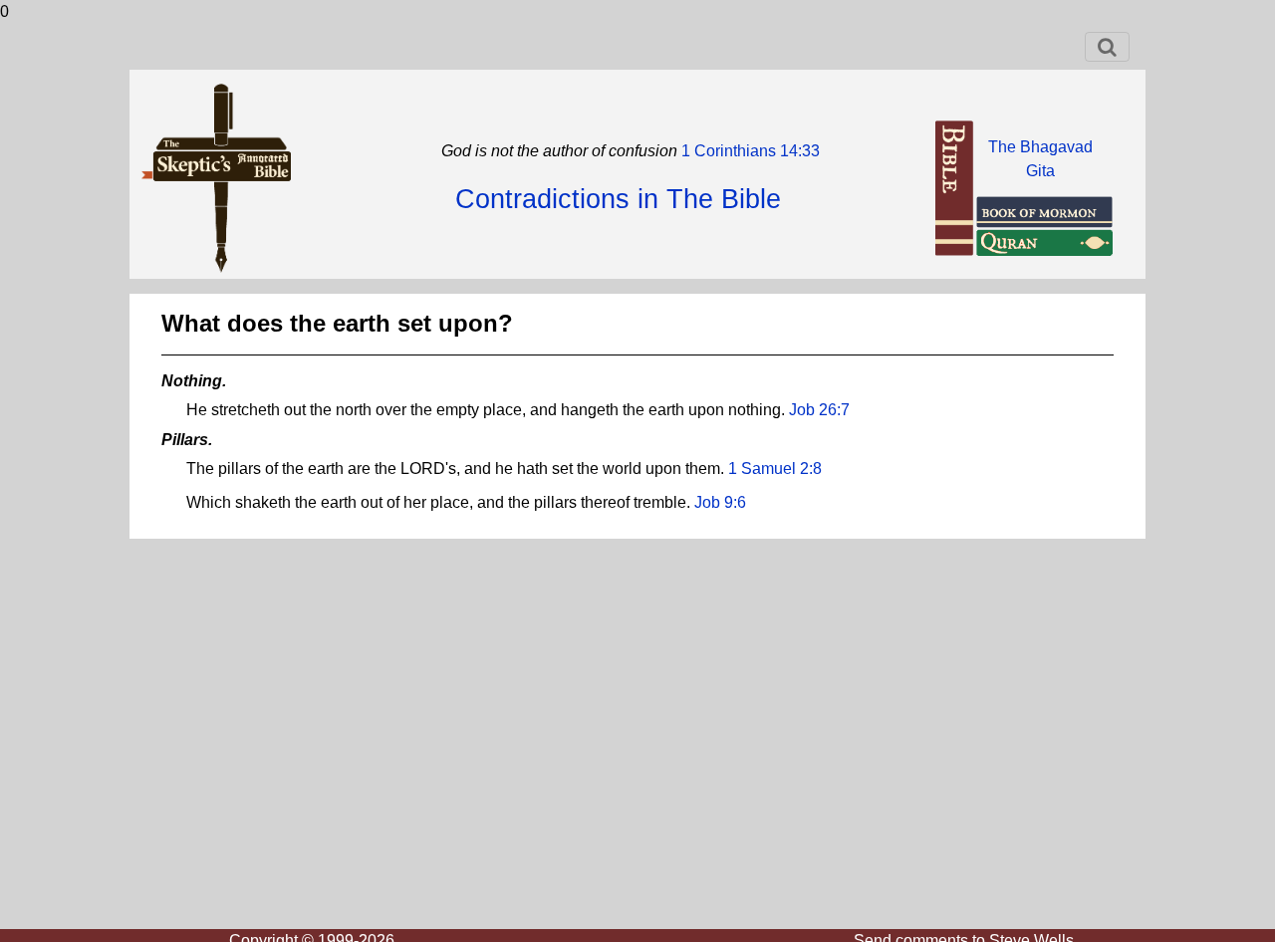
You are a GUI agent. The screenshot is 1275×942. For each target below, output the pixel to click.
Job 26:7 (819, 409)
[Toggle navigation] (1107, 47)
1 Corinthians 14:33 (748, 150)
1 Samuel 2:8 (775, 468)
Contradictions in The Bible (618, 199)
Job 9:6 (720, 502)
